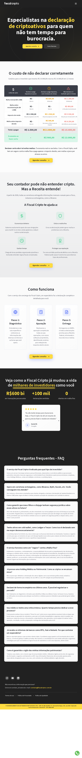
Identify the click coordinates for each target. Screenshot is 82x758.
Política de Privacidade (25, 696)
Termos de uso (9, 696)
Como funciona (51, 46)
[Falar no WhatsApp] (77, 753)
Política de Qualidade (41, 696)
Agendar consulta (31, 46)
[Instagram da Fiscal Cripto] (7, 678)
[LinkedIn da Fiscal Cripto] (18, 678)
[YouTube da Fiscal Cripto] (13, 678)
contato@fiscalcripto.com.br (41, 688)
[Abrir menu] (76, 4)
